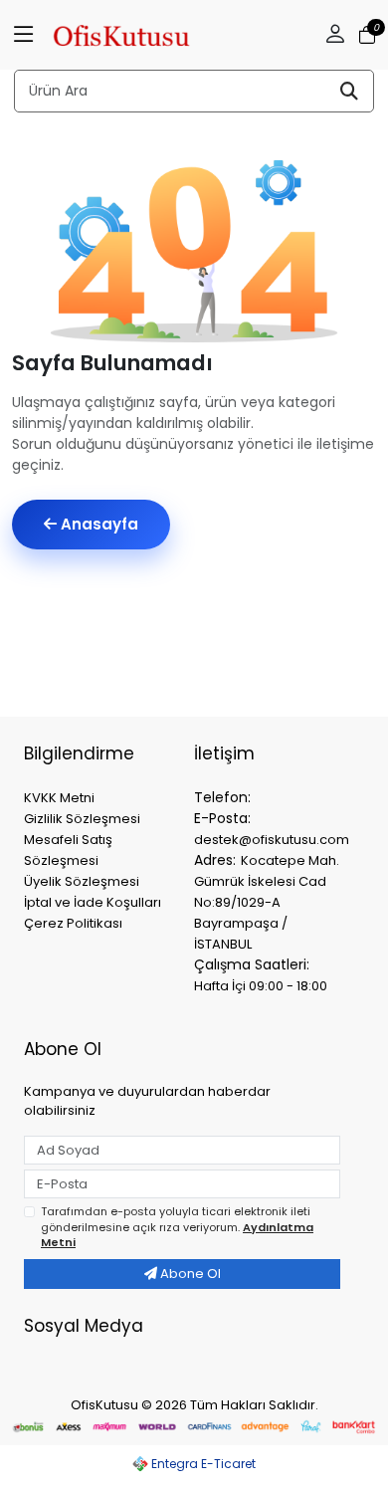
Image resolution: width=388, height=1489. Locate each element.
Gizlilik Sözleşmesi (82, 818)
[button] (24, 35)
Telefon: (222, 797)
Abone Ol (189, 1273)
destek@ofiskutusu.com (271, 839)
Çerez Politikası (73, 923)
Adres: (215, 860)
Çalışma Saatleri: (251, 964)
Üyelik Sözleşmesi (81, 881)
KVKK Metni (59, 797)
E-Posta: (222, 818)
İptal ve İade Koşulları (92, 902)
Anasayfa (97, 524)
